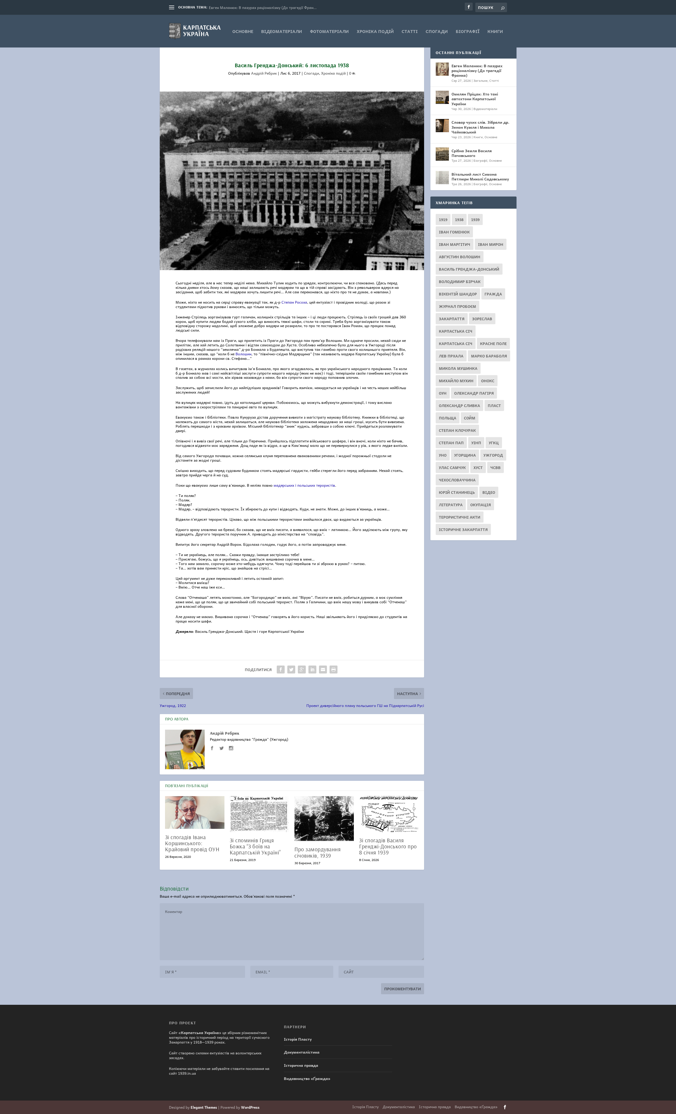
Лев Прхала (451, 356)
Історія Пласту (298, 1039)
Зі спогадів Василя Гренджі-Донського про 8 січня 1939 (388, 846)
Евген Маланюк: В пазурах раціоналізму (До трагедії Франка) (477, 70)
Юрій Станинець (457, 492)
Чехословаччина (457, 480)
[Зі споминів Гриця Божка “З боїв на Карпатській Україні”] (259, 814)
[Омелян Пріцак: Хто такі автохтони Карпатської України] (442, 97)
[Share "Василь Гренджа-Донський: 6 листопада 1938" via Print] (333, 669)
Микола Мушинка (458, 368)
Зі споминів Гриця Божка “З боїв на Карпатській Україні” (255, 846)
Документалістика (302, 1052)
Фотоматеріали (329, 32)
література (451, 505)
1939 (475, 219)
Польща (447, 418)
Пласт (494, 405)
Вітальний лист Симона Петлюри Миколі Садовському (480, 176)
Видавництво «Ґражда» (307, 1078)
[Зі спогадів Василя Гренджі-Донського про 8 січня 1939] (389, 814)
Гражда (493, 294)
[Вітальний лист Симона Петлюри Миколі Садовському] (442, 177)
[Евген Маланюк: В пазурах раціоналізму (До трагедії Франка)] (442, 69)
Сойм (469, 418)
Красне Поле (493, 343)
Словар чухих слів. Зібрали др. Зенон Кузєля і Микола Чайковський (480, 127)
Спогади (437, 32)
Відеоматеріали (281, 32)
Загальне (480, 80)
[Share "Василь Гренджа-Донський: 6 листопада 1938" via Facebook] (280, 669)
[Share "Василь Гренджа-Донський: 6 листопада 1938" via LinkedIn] (312, 669)
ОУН (443, 393)
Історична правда (301, 1065)
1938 (459, 219)
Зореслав (482, 319)
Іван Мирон (490, 244)
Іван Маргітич (454, 244)
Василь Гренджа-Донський (469, 269)
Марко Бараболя (489, 356)
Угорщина (465, 455)
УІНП (476, 443)
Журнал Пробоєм (457, 306)
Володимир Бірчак (460, 281)
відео (488, 492)
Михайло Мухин (456, 381)
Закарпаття (451, 319)
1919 (443, 219)
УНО (443, 455)
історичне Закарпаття (463, 529)
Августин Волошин (459, 257)
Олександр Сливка (459, 405)
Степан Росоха (294, 302)
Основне (242, 32)
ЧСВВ (495, 467)
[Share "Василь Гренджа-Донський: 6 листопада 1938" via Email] (323, 669)
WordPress (250, 1107)
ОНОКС (487, 381)
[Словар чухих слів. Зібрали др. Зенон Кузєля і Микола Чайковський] (442, 125)
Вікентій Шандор (458, 294)
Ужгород (493, 455)
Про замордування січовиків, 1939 (317, 852)
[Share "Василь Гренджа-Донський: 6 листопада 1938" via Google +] (302, 669)
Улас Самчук (452, 467)
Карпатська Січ (455, 343)
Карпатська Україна (200, 1032)
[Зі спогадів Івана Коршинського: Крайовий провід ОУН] (194, 812)
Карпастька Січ (455, 331)
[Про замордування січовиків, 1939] (324, 818)
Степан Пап (451, 443)
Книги (495, 32)
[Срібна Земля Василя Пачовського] (442, 154)
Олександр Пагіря (474, 393)
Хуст (478, 467)
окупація (480, 505)
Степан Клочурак (457, 430)
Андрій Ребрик (264, 73)
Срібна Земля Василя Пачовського (472, 153)
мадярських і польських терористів (304, 485)
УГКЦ (494, 443)
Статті (410, 32)
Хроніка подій (375, 32)
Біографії (468, 32)
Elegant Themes (204, 1107)
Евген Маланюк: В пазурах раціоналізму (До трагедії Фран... (263, 7)
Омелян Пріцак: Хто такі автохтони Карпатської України (475, 98)
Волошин (243, 354)
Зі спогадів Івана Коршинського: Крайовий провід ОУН (192, 843)
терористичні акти (459, 517)
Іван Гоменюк (454, 232)
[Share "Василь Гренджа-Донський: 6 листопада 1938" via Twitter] (291, 669)
